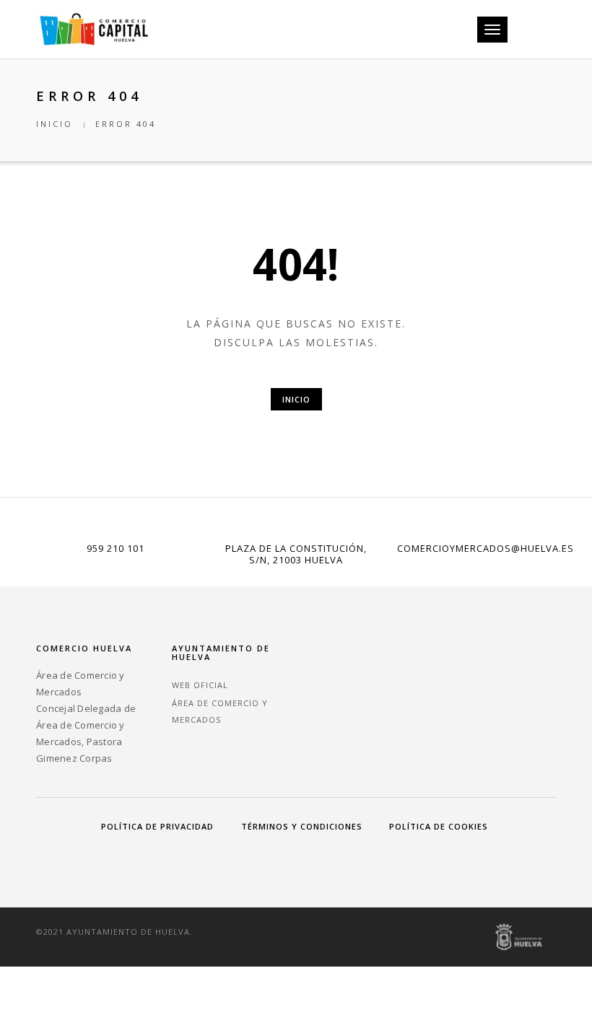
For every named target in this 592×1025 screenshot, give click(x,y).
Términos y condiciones (301, 826)
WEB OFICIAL (200, 684)
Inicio (54, 123)
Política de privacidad (157, 826)
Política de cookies (438, 826)
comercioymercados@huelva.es (485, 548)
